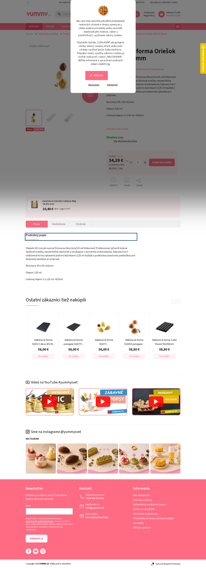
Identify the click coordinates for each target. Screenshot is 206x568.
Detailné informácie (117, 129)
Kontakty (138, 523)
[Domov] (31, 34)
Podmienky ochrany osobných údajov (153, 518)
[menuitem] (34, 26)
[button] (43, 356)
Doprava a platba (142, 500)
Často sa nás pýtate (144, 509)
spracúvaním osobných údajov (39, 521)
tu (108, 64)
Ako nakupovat (66, 2)
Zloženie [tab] (80, 224)
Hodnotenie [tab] (58, 224)
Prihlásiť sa (36, 538)
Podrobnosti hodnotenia (150, 69)
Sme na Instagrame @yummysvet (56, 431)
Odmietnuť (112, 85)
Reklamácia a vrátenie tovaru (164, 2)
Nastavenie (93, 85)
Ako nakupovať (141, 495)
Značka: (39, 46)
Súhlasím (99, 75)
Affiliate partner (142, 527)
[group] (42, 339)
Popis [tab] (37, 224)
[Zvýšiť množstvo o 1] (145, 162)
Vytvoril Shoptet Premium (168, 564)
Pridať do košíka (161, 162)
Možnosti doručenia (127, 141)
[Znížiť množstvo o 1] (131, 162)
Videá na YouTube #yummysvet (54, 382)
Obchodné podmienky (145, 514)
